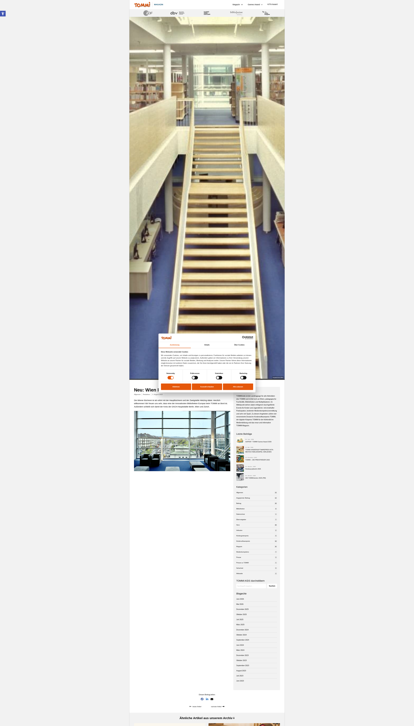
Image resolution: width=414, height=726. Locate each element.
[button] (3, 13)
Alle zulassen (238, 387)
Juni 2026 (240, 599)
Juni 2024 (240, 645)
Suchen (272, 586)
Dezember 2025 (242, 609)
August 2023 (241, 671)
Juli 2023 (239, 676)
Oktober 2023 (241, 660)
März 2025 (240, 625)
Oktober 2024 (241, 635)
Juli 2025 (239, 619)
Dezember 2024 (242, 630)
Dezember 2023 (242, 655)
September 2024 (242, 640)
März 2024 (240, 650)
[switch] (195, 377)
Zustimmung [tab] (175, 345)
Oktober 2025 (241, 614)
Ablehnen (176, 387)
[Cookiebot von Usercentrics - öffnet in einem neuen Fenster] (243, 337)
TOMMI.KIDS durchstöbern (250, 580)
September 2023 (242, 665)
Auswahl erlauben (207, 387)
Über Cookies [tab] (239, 345)
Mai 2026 (239, 604)
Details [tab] (207, 345)
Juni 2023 (240, 681)
